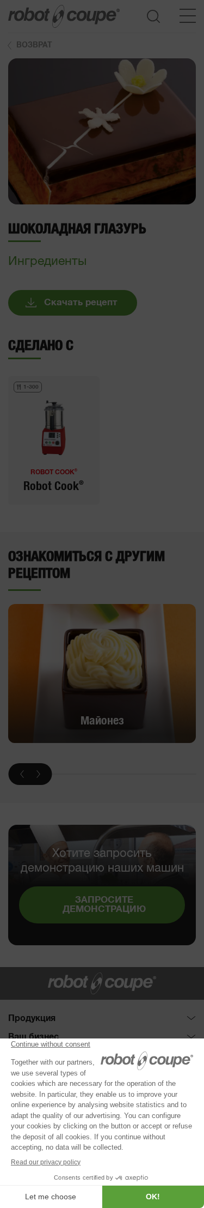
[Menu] (188, 16)
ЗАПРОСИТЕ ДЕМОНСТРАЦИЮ (104, 905)
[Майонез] (102, 673)
